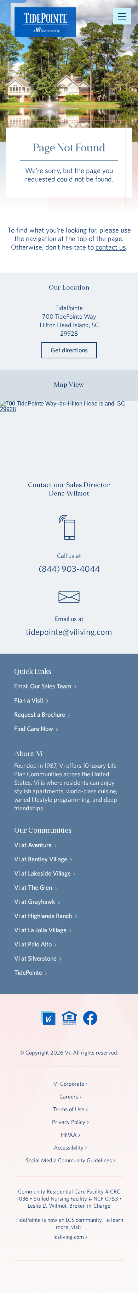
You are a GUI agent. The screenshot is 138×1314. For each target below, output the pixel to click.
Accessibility (69, 1147)
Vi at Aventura (33, 845)
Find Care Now (33, 729)
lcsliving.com (68, 1236)
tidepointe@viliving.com (69, 631)
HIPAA (69, 1134)
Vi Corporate (68, 1083)
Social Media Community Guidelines (69, 1160)
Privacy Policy (68, 1121)
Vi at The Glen (33, 887)
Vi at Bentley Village (40, 859)
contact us (111, 246)
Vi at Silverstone (35, 958)
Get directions (69, 350)
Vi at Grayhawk (34, 902)
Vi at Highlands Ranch (43, 916)
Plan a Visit (29, 700)
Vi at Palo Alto (33, 944)
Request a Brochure (39, 714)
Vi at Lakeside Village (42, 873)
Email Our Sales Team (42, 686)
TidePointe (28, 972)
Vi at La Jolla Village (40, 930)
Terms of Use (68, 1109)
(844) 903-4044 (69, 568)
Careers (68, 1096)
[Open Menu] (122, 16)
